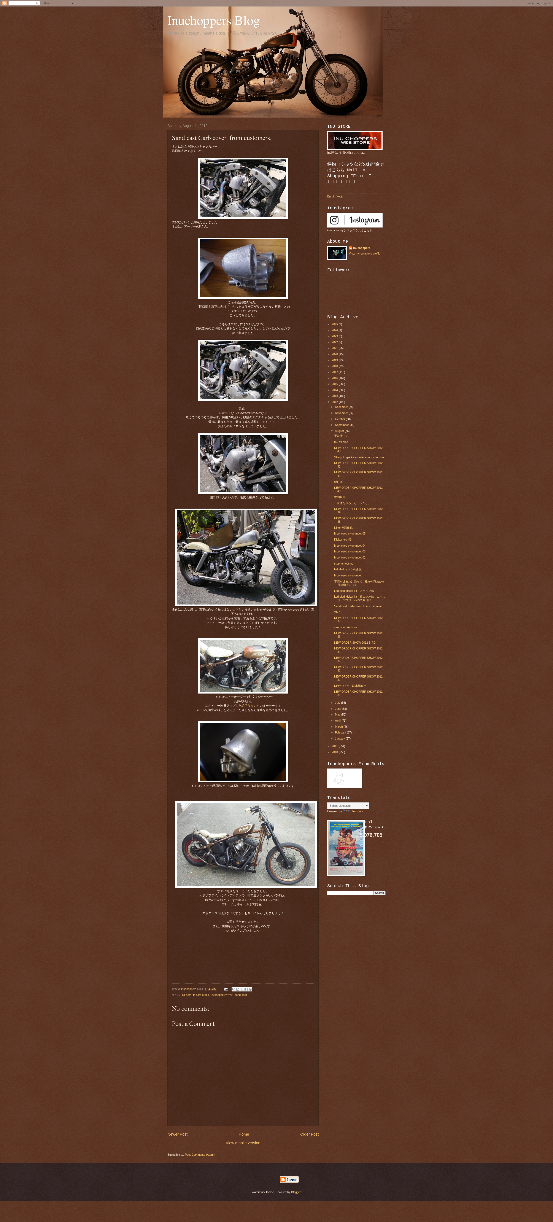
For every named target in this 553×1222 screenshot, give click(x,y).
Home (244, 1134)
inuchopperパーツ (222, 994)
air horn (186, 994)
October (340, 419)
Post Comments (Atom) (200, 1154)
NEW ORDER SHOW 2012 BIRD (354, 642)
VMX (337, 612)
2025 (335, 324)
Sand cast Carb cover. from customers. (358, 606)
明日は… (339, 482)
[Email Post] (226, 989)
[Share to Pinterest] (250, 989)
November (342, 413)
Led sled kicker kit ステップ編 (354, 590)
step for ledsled (343, 563)
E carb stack (201, 994)
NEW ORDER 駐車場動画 (350, 685)
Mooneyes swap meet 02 (349, 557)
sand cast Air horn (345, 627)
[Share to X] (242, 989)
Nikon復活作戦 (343, 527)
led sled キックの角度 (348, 569)
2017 (335, 372)
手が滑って (341, 436)
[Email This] (234, 989)
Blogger (295, 1192)
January (340, 738)
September (342, 424)
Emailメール (335, 196)
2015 (335, 384)
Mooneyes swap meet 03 (349, 551)
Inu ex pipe (341, 442)
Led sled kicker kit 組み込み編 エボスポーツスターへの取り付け (359, 598)
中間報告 (339, 497)
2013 (335, 396)
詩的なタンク (251, 705)
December (342, 407)
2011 (335, 746)
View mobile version (243, 1143)
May (338, 714)
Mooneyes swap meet (348, 575)
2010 (335, 752)
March (339, 726)
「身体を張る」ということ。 (352, 503)
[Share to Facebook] (246, 989)
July (338, 702)
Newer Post (177, 1134)
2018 (335, 366)
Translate (357, 811)
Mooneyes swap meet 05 (349, 533)
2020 (335, 354)
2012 (335, 402)
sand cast (241, 994)
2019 (335, 360)
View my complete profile (364, 253)
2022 (335, 342)
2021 (335, 348)
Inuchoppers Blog (213, 20)
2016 (335, 378)
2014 (335, 390)
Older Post (309, 1134)
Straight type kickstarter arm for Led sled (359, 457)
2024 (335, 330)
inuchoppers (361, 248)
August (340, 431)
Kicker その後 (342, 539)
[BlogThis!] (238, 989)
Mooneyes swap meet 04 (349, 545)
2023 (335, 336)
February (341, 732)
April (338, 720)
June (338, 708)
